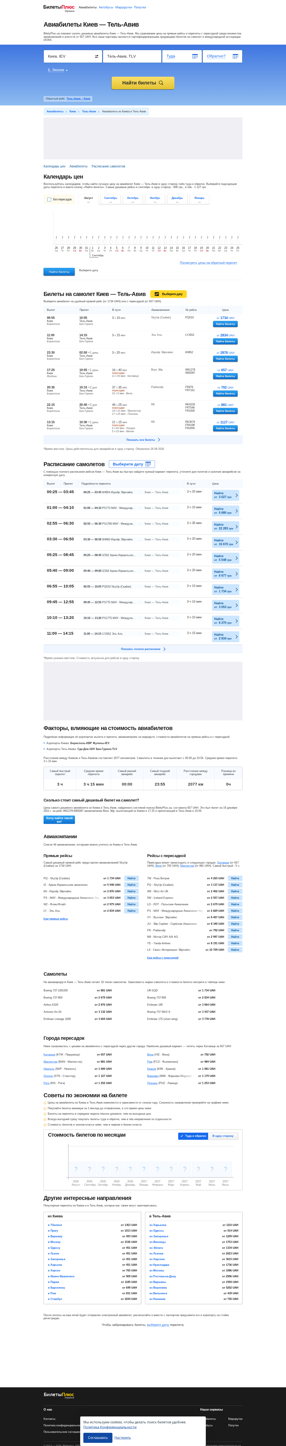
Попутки (140, 7)
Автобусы (106, 7)
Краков (151, 1068)
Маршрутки (123, 7)
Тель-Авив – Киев (78, 98)
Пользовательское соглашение (63, 1431)
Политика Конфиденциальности (110, 1427)
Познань (152, 1083)
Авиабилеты (88, 7)
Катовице (223, 862)
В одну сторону (223, 1135)
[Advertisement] (143, 138)
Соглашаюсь (98, 1438)
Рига (46, 1083)
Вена (158, 865)
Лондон (48, 1076)
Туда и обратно (195, 1135)
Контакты (49, 1418)
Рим (149, 1061)
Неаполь (49, 1068)
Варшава (152, 1076)
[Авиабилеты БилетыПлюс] (59, 1398)
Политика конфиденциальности (64, 1425)
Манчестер (187, 865)
